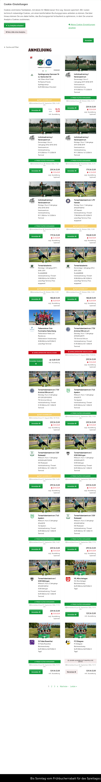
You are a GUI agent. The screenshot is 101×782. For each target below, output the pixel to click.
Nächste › (64, 686)
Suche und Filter (12, 47)
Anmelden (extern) (35, 361)
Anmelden (35, 110)
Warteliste (71, 672)
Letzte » (73, 686)
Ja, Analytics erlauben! (15, 25)
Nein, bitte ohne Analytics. (16, 32)
